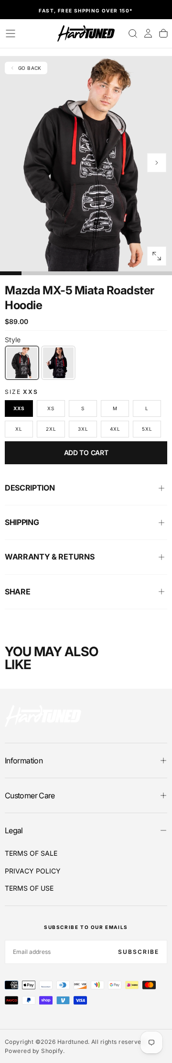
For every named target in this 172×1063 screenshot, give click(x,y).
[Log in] (148, 33)
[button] (10, 33)
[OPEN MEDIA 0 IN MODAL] (156, 256)
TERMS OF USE (29, 888)
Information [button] (24, 760)
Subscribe (138, 951)
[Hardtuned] (43, 715)
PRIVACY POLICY (33, 871)
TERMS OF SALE (31, 853)
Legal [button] (14, 830)
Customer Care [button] (30, 795)
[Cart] (163, 33)
